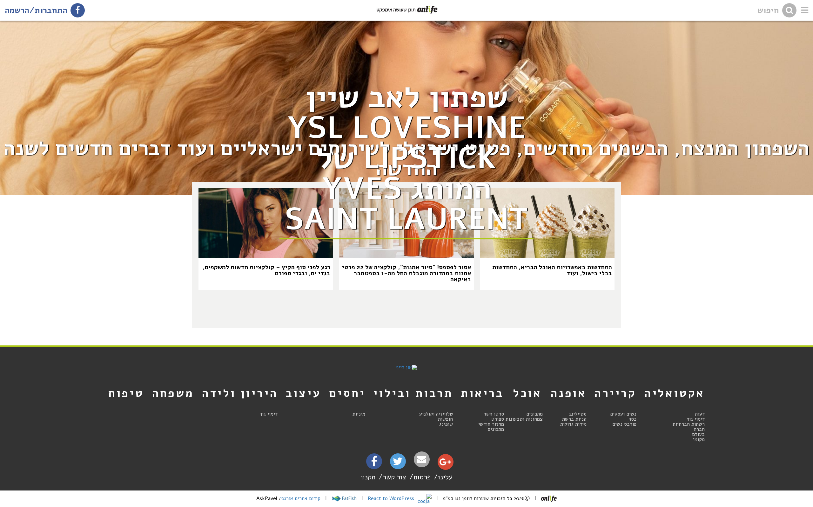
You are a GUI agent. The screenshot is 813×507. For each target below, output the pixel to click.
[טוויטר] (398, 463)
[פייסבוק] (374, 463)
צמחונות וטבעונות (524, 419)
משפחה (173, 393)
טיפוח (126, 393)
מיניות (359, 413)
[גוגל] (445, 463)
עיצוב (303, 393)
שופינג (446, 424)
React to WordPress (392, 498)
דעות (700, 413)
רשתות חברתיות (689, 424)
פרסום (422, 477)
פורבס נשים (624, 424)
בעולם (698, 434)
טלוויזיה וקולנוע (436, 413)
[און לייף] (406, 367)
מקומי (699, 439)
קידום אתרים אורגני (300, 498)
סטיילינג (578, 413)
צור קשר (394, 477)
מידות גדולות (573, 424)
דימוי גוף (696, 419)
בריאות (482, 393)
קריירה (615, 393)
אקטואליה (674, 393)
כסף (632, 419)
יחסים (347, 393)
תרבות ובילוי (413, 393)
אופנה (569, 393)
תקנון (368, 477)
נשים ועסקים (623, 413)
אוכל (527, 393)
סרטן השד (494, 413)
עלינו (445, 477)
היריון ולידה (240, 393)
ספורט (497, 419)
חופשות (445, 419)
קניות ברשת (574, 419)
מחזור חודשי (491, 424)
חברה (699, 429)
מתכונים (534, 413)
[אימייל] (422, 459)
